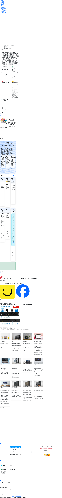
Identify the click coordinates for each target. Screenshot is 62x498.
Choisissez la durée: (47, 450)
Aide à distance (3, 8)
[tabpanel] (8, 218)
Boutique (2, 4)
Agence (2, 0)
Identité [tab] (3, 332)
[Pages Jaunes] (7, 291)
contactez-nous (13, 243)
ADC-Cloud (3, 5)
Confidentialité (3, 12)
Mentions (2, 11)
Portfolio (2, 3)
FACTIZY (2, 6)
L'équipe (2, 1)
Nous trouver (3, 10)
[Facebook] (23, 291)
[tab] (13, 175)
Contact (2, 9)
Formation (3, 2)
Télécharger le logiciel (15, 447)
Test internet (3, 7)
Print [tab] (5, 332)
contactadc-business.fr (16, 496)
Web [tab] (1, 332)
